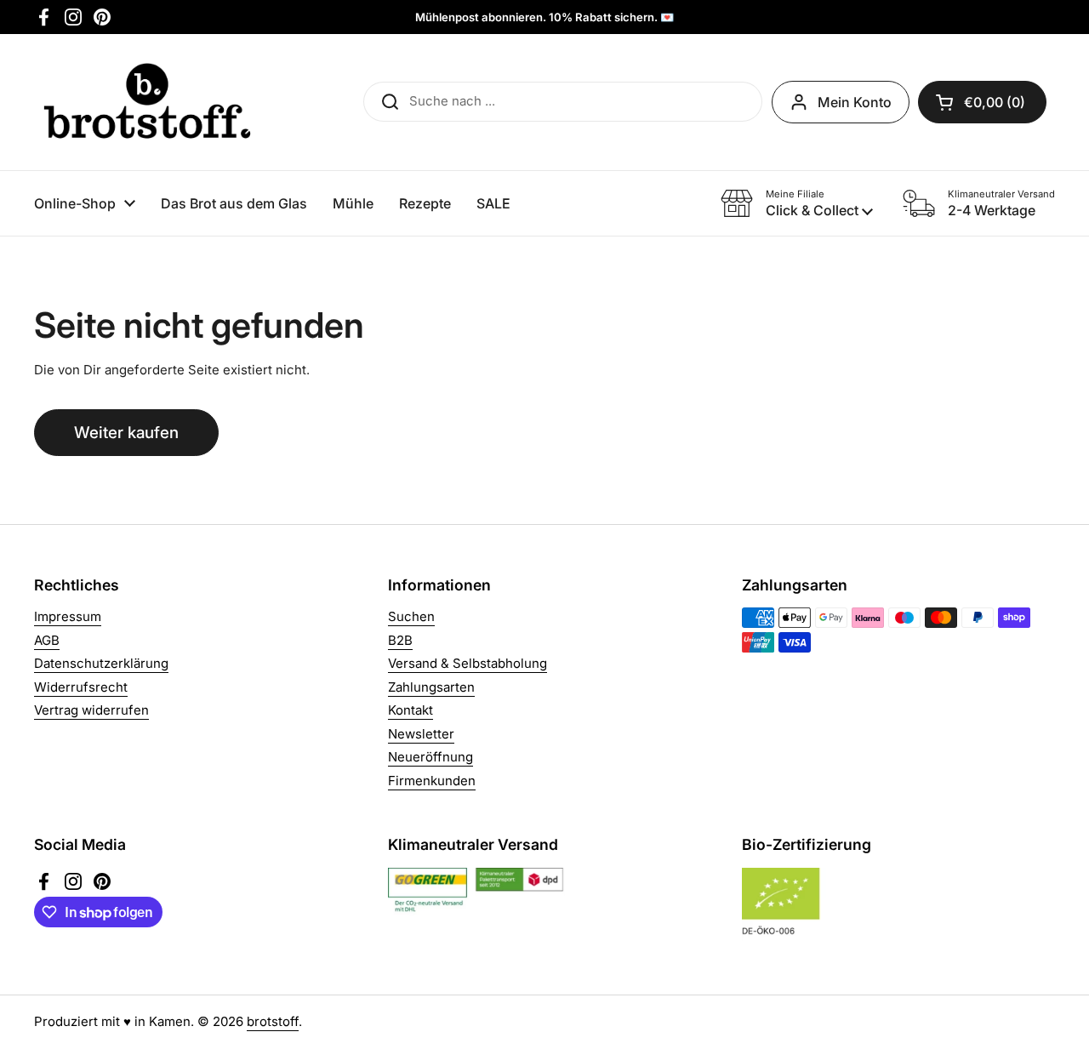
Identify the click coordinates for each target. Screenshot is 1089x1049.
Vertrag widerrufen (91, 710)
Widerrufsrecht (81, 687)
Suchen (411, 616)
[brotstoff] (147, 102)
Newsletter (421, 734)
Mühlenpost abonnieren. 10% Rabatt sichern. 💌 (544, 17)
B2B (400, 640)
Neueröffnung (430, 757)
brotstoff (273, 1021)
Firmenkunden (432, 780)
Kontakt (410, 710)
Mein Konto (855, 102)
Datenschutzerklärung (101, 663)
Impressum (67, 616)
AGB (47, 640)
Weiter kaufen (126, 432)
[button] (982, 102)
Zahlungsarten (431, 687)
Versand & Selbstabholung (467, 663)
